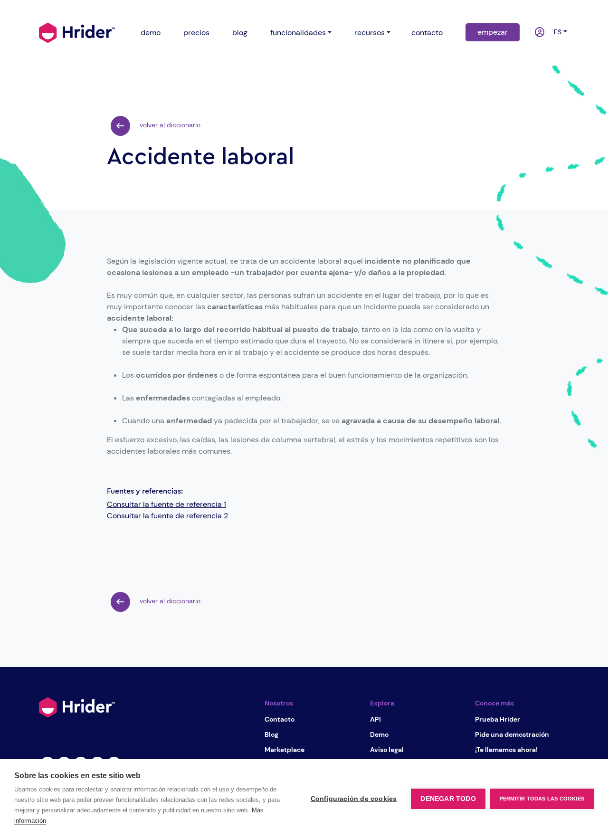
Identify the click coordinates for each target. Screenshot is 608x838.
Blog (271, 734)
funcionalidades (298, 33)
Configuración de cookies (354, 798)
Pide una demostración (512, 734)
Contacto (279, 719)
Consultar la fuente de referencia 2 (167, 516)
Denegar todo (447, 798)
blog (239, 33)
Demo (379, 734)
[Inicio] (77, 31)
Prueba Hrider (497, 719)
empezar (492, 32)
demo (151, 33)
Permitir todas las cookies (542, 798)
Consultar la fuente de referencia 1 (166, 504)
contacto (427, 33)
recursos (369, 33)
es (556, 32)
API (375, 719)
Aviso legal (387, 749)
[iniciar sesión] (535, 32)
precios (196, 33)
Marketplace (284, 749)
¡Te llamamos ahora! (506, 749)
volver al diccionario (169, 125)
